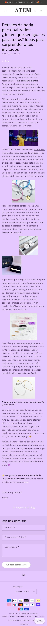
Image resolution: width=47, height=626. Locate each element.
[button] (5, 11)
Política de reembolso (18, 616)
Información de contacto (32, 620)
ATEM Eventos (21, 613)
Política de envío (14, 620)
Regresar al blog (25, 507)
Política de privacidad (37, 616)
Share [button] (6, 61)
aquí (26, 482)
